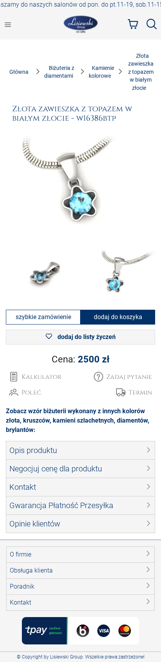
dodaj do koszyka (118, 317)
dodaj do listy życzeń (86, 337)
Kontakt (20, 602)
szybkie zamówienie (43, 317)
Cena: (80, 359)
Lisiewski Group (66, 657)
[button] (123, 377)
